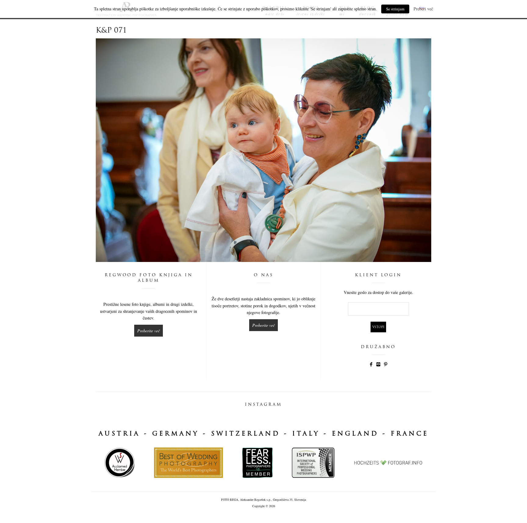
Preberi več (423, 9)
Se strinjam (395, 9)
